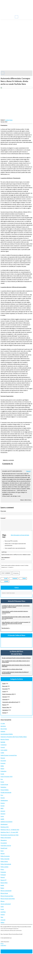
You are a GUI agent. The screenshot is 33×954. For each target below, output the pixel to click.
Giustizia (3, 797)
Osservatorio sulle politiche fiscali (10, 702)
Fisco (2, 795)
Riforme (2, 901)
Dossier (4, 691)
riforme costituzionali (6, 904)
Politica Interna (4, 861)
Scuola (2, 909)
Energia (2, 774)
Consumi (3, 747)
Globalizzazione (4, 800)
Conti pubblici (4, 750)
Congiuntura (3, 744)
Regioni (2, 888)
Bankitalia (3, 742)
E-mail (5, 578)
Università (3, 920)
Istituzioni (3, 813)
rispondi (28, 471)
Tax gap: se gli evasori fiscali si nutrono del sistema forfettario (16, 658)
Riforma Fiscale (4, 893)
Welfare (2, 922)
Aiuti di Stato (4, 728)
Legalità (2, 819)
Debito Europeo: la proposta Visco (9, 755)
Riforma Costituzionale (6, 890)
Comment (3, 518)
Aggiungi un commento (8, 460)
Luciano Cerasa (8, 120)
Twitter (24, 578)
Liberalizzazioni (4, 824)
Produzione (3, 872)
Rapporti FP (3, 880)
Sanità (2, 906)
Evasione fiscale (4, 784)
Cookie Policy (3, 945)
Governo (3, 803)
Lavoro (2, 816)
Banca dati (4, 686)
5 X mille (3, 723)
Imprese (2, 805)
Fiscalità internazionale (6, 792)
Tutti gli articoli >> (6, 628)
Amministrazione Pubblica (7, 734)
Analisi (3, 683)
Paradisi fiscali (4, 848)
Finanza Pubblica (5, 789)
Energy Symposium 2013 (8, 694)
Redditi (2, 885)
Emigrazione (3, 771)
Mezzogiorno (4, 840)
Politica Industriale (5, 858)
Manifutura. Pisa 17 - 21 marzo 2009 (9, 832)
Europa (2, 782)
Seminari (4, 712)
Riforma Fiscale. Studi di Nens (8, 898)
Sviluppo (3, 914)
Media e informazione (6, 837)
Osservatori (5, 699)
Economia (3, 763)
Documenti (5, 688)
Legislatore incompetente (6, 821)
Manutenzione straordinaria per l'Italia (9, 835)
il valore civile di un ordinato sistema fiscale (12, 669)
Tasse (2, 917)
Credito (2, 752)
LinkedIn (6, 581)
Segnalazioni (5, 710)
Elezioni (2, 768)
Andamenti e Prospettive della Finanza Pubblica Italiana (14, 736)
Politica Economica (5, 856)
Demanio (3, 758)
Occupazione (4, 843)
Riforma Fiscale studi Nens (7, 896)
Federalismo (3, 787)
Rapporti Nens (5, 707)
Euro (2, 779)
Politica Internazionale (6, 864)
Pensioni (3, 853)
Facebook (14, 578)
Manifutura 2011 (5, 827)
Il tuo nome (3, 511)
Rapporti (4, 704)
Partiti (2, 851)
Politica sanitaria (4, 866)
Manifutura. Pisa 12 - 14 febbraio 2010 (10, 829)
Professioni (3, 874)
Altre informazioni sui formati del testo (20, 535)
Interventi (4, 696)
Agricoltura (3, 726)
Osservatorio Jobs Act (6, 845)
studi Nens (3, 912)
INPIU (2, 808)
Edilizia (2, 766)
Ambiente (3, 731)
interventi (3, 811)
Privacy (2, 869)
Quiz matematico (5, 557)
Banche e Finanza (5, 739)
